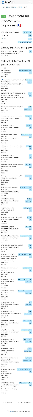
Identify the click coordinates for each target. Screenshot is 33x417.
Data (7, 7)
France (20, 7)
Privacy (12, 411)
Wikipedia (13, 7)
